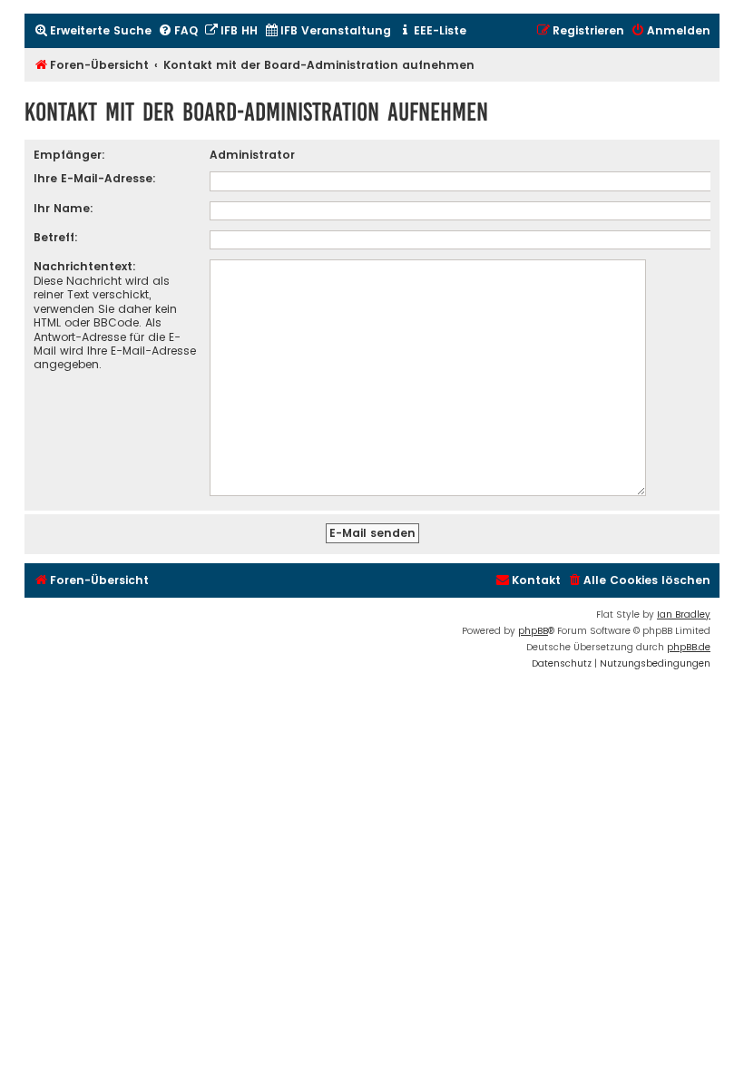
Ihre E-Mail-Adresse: (95, 178)
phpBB (533, 631)
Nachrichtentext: (85, 266)
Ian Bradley (683, 614)
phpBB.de (688, 647)
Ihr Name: (63, 208)
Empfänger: (69, 154)
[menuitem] (93, 31)
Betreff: (56, 237)
